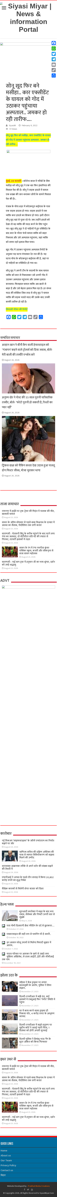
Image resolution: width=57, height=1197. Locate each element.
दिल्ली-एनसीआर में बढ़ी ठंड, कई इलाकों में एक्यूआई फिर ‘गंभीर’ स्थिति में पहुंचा (37, 999)
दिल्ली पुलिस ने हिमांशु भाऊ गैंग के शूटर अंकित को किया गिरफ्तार (35, 1040)
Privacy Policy (8, 1165)
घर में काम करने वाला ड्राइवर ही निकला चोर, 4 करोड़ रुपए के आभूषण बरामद (36, 1014)
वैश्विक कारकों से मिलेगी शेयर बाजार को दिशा (23, 889)
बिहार (3, 1175)
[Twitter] (28, 1189)
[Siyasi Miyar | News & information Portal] (28, 17)
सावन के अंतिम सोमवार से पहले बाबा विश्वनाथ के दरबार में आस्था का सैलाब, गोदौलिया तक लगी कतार (28, 523)
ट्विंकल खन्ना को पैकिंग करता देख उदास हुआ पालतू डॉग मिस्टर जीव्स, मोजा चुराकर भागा (28, 468)
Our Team (6, 1160)
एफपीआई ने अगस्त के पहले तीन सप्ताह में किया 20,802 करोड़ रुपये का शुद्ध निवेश (28, 878)
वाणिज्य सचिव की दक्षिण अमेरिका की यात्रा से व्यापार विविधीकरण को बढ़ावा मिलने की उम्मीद (36, 855)
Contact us (7, 1170)
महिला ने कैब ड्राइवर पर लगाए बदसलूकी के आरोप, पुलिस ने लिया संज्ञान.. (35, 985)
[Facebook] (24, 1189)
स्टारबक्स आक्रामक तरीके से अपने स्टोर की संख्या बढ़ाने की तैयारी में (27, 867)
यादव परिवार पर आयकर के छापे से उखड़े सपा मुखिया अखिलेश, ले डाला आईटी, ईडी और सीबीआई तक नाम (28, 957)
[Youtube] (32, 1189)
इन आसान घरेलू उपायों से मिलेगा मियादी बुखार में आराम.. (29, 944)
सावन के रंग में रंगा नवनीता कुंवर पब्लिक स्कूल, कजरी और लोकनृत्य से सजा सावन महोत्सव (36, 551)
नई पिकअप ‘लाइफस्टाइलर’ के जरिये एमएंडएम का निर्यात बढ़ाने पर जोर (28, 842)
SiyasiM (12, 125)
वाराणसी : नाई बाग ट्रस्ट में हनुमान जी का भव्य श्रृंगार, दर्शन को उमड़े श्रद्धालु (28, 563)
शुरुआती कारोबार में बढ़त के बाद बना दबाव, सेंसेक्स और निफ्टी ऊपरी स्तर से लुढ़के (37, 914)
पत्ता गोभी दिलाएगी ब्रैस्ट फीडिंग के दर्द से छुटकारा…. (30, 926)
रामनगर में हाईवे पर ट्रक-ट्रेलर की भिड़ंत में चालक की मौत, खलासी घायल (28, 512)
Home (4, 1151)
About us (6, 1155)
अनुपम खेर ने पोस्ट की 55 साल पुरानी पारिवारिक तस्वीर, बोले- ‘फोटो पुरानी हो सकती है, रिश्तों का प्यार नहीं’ (27, 402)
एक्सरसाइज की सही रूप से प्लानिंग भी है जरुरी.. (29, 934)
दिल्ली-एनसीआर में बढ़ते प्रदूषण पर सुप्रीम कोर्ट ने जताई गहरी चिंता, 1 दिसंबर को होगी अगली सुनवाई (35, 1028)
